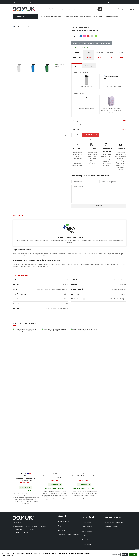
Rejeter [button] (124, 555)
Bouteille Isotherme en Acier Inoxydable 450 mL (26, 479)
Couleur (74, 36)
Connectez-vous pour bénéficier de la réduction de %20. (92, 43)
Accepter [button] (133, 555)
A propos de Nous (63, 521)
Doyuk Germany (87, 527)
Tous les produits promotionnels (22, 22)
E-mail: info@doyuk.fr (22, 532)
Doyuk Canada (87, 531)
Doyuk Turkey (86, 544)
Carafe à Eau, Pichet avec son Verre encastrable (84, 477)
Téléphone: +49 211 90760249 (25, 530)
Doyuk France (86, 522)
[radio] (80, 36)
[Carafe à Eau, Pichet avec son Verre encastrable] (84, 400)
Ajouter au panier (90, 135)
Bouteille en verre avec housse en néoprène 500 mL (55, 477)
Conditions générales (112, 527)
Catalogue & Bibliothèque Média (68, 535)
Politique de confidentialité (114, 522)
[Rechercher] (100, 9)
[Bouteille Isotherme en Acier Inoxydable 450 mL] (26, 400)
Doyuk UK (85, 540)
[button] (15, 135)
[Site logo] (24, 9)
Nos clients (61, 530)
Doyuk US (85, 536)
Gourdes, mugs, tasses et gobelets (42, 22)
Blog (59, 526)
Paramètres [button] (115, 555)
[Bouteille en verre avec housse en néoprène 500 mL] (55, 400)
